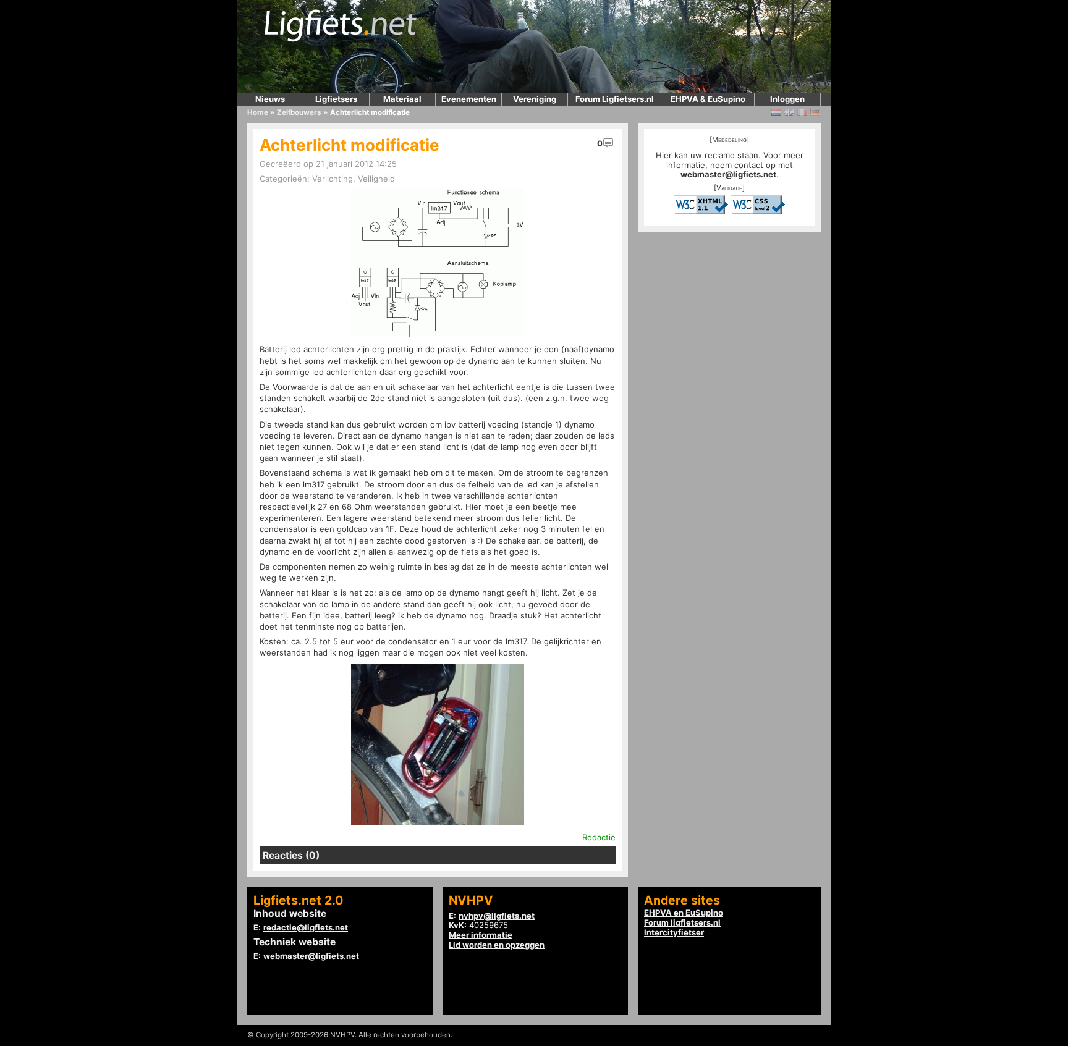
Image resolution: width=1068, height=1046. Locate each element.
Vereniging (534, 99)
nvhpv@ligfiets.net (497, 916)
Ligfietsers (336, 99)
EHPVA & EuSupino (708, 99)
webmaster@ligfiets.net (728, 174)
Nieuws (270, 99)
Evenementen (468, 99)
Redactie (599, 837)
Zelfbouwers (299, 112)
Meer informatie (480, 935)
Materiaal (402, 99)
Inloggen (787, 99)
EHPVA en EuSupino (683, 912)
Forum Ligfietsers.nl (614, 99)
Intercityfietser (674, 932)
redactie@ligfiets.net (305, 927)
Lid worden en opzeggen (497, 945)
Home (257, 112)
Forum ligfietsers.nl (682, 922)
